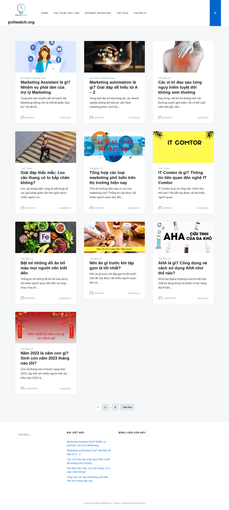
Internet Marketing (98, 13)
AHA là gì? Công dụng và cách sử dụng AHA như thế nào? (182, 268)
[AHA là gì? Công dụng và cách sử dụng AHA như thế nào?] (183, 237)
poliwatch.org (21, 22)
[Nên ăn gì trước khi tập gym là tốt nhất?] (114, 237)
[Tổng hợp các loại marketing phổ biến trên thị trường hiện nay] (114, 147)
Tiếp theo (127, 407)
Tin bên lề (140, 13)
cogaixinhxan (169, 298)
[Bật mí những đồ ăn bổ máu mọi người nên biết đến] (45, 237)
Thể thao (122, 13)
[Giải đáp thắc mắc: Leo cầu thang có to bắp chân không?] (45, 147)
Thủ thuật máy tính (66, 13)
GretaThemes (139, 503)
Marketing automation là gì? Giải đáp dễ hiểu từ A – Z (113, 87)
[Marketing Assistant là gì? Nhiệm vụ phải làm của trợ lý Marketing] (45, 57)
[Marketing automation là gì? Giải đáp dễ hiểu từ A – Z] (114, 57)
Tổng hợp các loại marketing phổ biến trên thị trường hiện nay (113, 177)
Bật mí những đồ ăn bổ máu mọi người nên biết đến (44, 268)
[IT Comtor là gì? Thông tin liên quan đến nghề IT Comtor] (183, 147)
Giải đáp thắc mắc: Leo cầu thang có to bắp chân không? (45, 177)
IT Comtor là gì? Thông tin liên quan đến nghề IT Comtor (182, 177)
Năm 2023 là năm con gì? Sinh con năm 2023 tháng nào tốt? (45, 358)
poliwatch (30, 117)
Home (44, 13)
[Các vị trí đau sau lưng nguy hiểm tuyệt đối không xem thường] (183, 57)
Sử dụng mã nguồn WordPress (97, 503)
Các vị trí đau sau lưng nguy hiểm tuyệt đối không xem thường (180, 87)
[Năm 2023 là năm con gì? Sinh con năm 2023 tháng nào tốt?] (45, 327)
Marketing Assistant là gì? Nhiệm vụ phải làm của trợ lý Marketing (45, 87)
